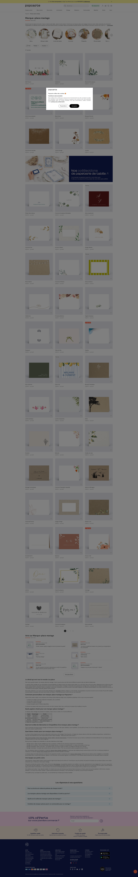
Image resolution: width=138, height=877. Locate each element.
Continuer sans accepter (55, 95)
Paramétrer (63, 106)
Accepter (74, 106)
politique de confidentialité (57, 101)
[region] (69, 99)
